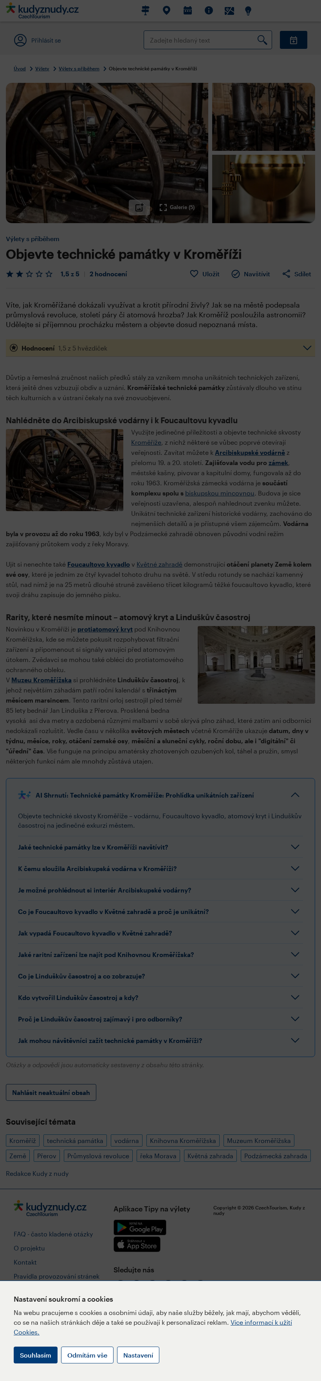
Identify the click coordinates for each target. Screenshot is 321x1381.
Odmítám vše (87, 1355)
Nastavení (138, 1355)
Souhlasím (35, 1355)
